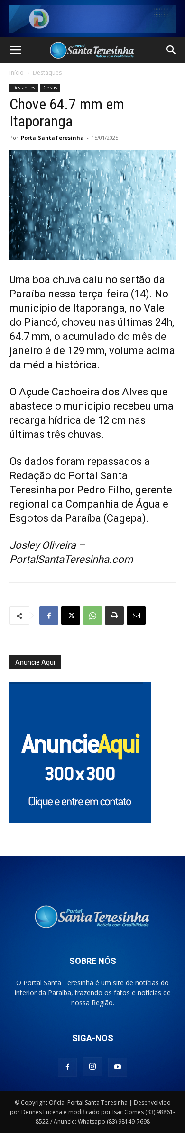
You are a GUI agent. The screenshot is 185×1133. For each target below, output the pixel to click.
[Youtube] (117, 1067)
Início (16, 73)
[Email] (136, 615)
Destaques (47, 73)
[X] (70, 615)
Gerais (50, 87)
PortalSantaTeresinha (52, 137)
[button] (15, 50)
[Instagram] (92, 1066)
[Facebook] (48, 615)
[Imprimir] (114, 615)
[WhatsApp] (92, 615)
